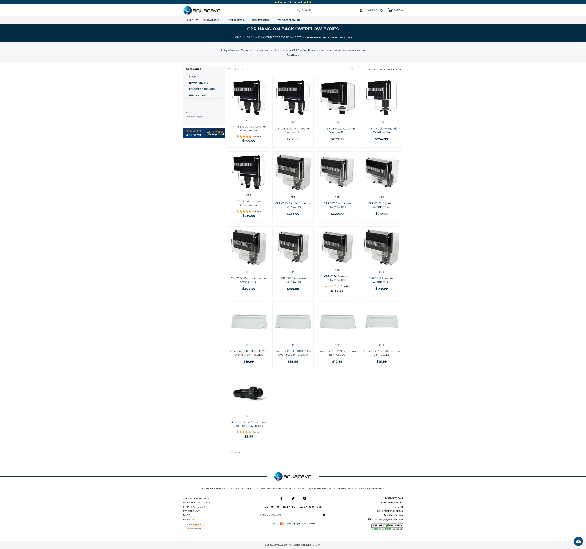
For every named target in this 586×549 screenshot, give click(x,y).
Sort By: (371, 69)
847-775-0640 (395, 515)
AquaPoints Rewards (321, 488)
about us (252, 488)
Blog (186, 515)
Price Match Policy (196, 502)
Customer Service (213, 488)
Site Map (299, 488)
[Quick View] (245, 114)
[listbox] (390, 69)
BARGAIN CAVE (211, 20)
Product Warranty (371, 488)
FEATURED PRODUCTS (289, 20)
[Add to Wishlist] (252, 114)
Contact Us (235, 488)
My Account (191, 511)
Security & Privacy (196, 498)
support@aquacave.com (387, 519)
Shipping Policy (194, 506)
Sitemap (317, 545)
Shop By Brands (260, 20)
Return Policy (347, 488)
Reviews (188, 519)
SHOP (190, 20)
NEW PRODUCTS (235, 20)
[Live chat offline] (578, 541)
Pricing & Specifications (276, 488)
